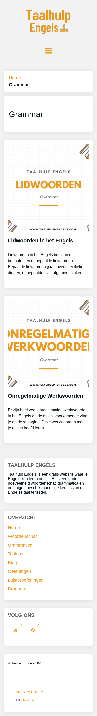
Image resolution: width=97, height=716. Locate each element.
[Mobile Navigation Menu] (48, 51)
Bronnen (16, 588)
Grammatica (20, 545)
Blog (12, 562)
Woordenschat (22, 536)
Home (15, 77)
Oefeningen (19, 571)
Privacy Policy (29, 692)
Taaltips (15, 553)
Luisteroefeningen (26, 580)
